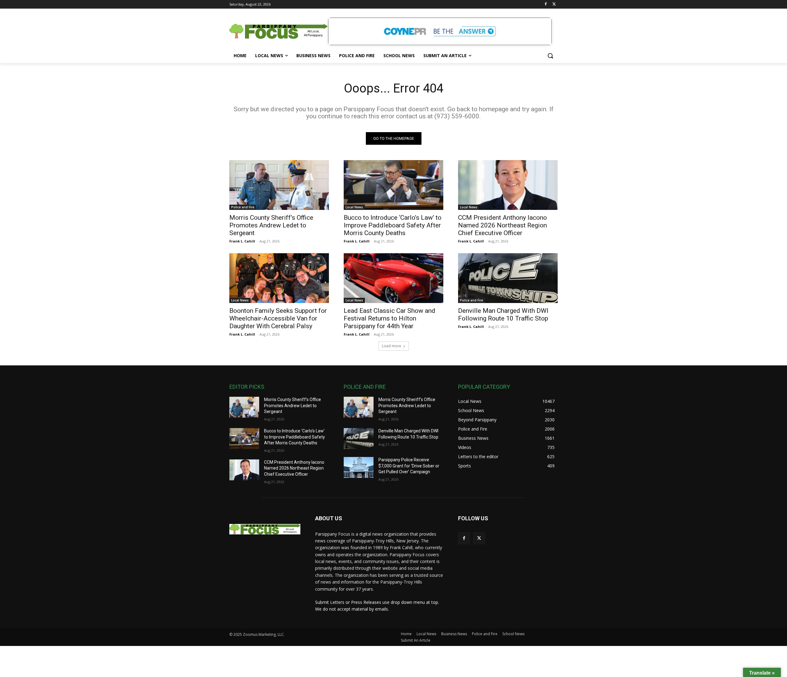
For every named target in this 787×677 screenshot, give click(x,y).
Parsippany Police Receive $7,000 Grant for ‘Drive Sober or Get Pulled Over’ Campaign (408, 465)
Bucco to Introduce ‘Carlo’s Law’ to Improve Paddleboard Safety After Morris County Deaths (392, 225)
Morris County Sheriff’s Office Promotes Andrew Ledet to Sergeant (271, 225)
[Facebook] (545, 4)
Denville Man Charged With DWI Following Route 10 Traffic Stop (503, 314)
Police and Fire (242, 207)
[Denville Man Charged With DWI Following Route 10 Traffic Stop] (508, 278)
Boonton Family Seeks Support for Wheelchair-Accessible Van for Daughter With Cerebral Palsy (278, 318)
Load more (391, 345)
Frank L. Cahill (242, 241)
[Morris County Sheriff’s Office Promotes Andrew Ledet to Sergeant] (279, 185)
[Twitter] (554, 4)
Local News (354, 207)
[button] (550, 55)
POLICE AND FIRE (365, 387)
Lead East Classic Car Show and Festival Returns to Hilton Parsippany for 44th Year (389, 318)
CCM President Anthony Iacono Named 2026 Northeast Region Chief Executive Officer (502, 225)
